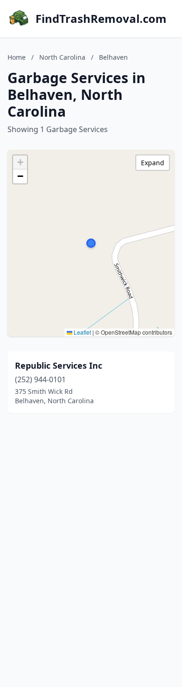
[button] (91, 243)
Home (16, 57)
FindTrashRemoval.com (101, 18)
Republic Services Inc (58, 365)
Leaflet (81, 332)
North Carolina (62, 57)
